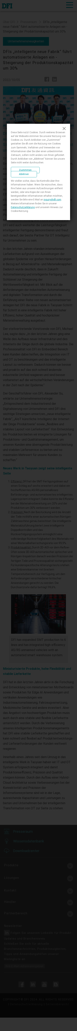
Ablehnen (24, 174)
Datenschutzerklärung (23, 207)
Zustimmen (25, 170)
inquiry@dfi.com (52, 199)
